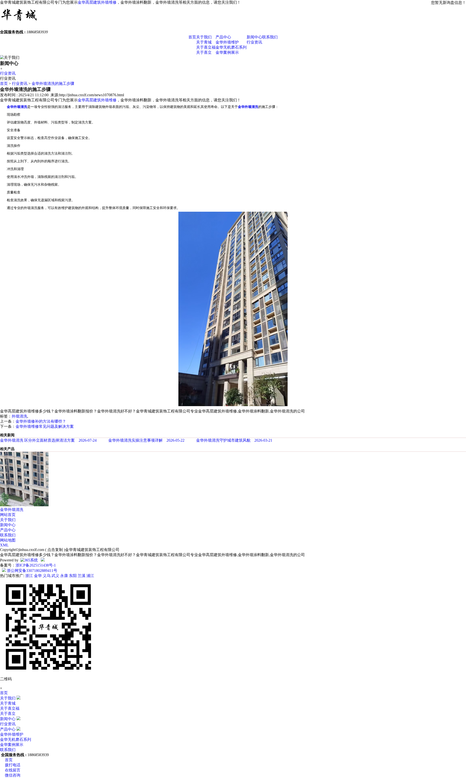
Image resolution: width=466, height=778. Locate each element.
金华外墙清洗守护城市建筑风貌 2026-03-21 (234, 440)
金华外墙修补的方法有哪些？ (41, 421)
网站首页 (8, 515)
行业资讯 (254, 42)
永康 (64, 576)
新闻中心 (254, 37)
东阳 (73, 576)
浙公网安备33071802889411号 (31, 570)
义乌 (46, 576)
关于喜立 (204, 52)
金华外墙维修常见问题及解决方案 (45, 426)
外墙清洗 (19, 416)
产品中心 (223, 37)
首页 (192, 37)
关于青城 (204, 42)
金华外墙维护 (227, 42)
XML (4, 545)
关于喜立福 (206, 47)
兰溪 (81, 576)
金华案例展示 (227, 52)
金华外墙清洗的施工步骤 (53, 83)
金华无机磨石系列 (231, 47)
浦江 (90, 576)
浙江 (29, 576)
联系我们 (270, 37)
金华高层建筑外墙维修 (97, 2)
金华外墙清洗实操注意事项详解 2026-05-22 (146, 440)
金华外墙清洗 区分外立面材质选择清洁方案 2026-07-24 (48, 440)
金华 (38, 576)
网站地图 (8, 540)
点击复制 (55, 550)
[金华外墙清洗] (24, 505)
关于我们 (204, 37)
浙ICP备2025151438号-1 (36, 565)
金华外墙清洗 (11, 509)
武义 (55, 576)
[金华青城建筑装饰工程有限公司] (19, 23)
